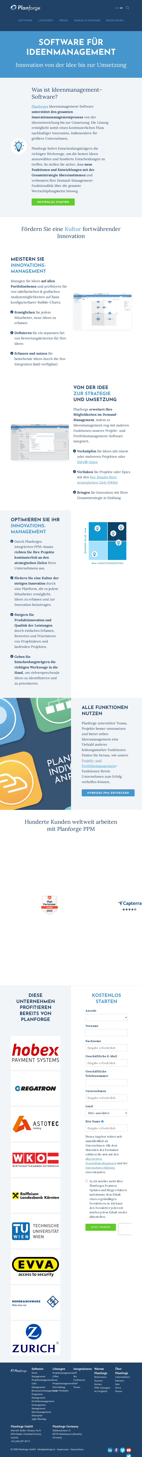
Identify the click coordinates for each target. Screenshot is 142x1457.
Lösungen (45, 20)
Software (25, 20)
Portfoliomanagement (43, 1401)
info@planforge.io (46, 1449)
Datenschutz (77, 1449)
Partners (119, 1380)
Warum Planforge (87, 20)
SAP (75, 1383)
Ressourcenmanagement (45, 1390)
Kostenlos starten (53, 202)
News (118, 1387)
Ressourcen (115, 20)
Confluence (79, 1379)
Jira (75, 1376)
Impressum (63, 1449)
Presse (118, 1391)
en (117, 8)
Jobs (117, 1384)
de (121, 8)
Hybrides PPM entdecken (108, 793)
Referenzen (100, 1377)
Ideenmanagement (41, 1412)
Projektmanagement (42, 1379)
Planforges (40, 106)
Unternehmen (122, 1377)
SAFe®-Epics (87, 462)
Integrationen (82, 1369)
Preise (63, 20)
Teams (76, 1387)
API (75, 1372)
